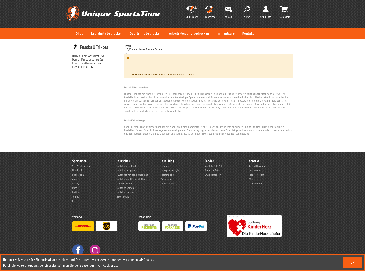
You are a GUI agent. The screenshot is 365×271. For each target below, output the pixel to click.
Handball (77, 170)
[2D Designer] (191, 11)
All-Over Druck (124, 183)
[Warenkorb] (284, 9)
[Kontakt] (229, 10)
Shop (79, 33)
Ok (352, 262)
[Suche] (247, 9)
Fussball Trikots (81, 67)
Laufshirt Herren (125, 192)
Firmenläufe (226, 33)
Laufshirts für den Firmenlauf (132, 174)
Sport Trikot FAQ (213, 166)
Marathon (165, 179)
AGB (251, 179)
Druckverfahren (213, 174)
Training (164, 166)
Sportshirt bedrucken (145, 33)
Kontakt (248, 33)
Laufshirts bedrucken (106, 33)
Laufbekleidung (168, 183)
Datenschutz (255, 183)
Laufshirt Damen (125, 188)
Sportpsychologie (169, 170)
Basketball (78, 174)
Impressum (254, 170)
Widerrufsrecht (256, 174)
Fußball (76, 192)
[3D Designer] (210, 11)
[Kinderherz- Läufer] (254, 217)
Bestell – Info (212, 170)
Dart (74, 188)
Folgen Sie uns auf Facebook (78, 250)
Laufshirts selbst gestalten (131, 179)
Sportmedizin (167, 174)
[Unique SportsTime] (113, 5)
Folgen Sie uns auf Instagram (95, 250)
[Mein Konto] (266, 9)
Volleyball (77, 183)
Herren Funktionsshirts (85, 56)
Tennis (75, 196)
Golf (74, 201)
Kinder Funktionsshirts (85, 63)
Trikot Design (123, 196)
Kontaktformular (258, 166)
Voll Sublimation (81, 166)
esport (75, 179)
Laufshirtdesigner (125, 170)
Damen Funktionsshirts (85, 59)
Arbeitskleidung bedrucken (189, 33)
